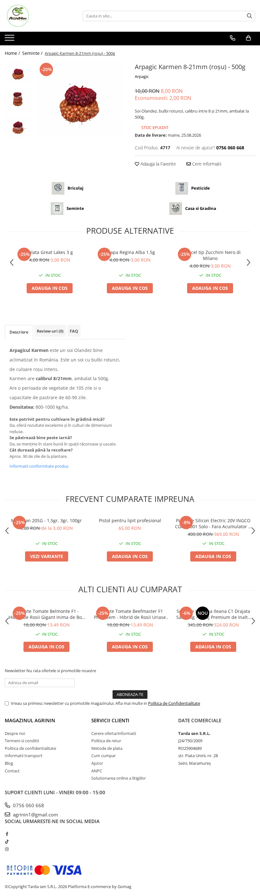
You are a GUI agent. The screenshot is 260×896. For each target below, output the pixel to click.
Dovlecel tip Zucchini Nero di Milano (210, 255)
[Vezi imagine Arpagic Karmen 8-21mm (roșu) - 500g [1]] (18, 99)
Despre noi (15, 733)
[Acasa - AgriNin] (36, 16)
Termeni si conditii (22, 740)
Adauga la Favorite (157, 164)
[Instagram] (7, 849)
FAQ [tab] (74, 331)
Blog (9, 763)
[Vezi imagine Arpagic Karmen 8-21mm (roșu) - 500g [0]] (18, 73)
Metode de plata (106, 748)
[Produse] (10, 39)
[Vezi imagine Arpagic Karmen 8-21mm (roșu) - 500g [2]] (18, 126)
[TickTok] (7, 841)
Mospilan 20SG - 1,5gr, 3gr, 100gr (46, 520)
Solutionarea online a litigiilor (118, 778)
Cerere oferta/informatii (113, 733)
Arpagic (142, 76)
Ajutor (97, 763)
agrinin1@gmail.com (35, 814)
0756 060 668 (28, 805)
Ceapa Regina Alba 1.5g (130, 252)
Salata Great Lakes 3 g (49, 252)
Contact (12, 771)
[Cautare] (249, 16)
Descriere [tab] (19, 332)
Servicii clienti (110, 720)
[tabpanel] (80, 99)
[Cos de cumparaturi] (248, 38)
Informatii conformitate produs (39, 466)
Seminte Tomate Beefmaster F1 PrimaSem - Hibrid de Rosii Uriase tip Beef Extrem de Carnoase (130, 614)
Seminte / (33, 53)
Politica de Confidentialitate (174, 703)
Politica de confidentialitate (30, 748)
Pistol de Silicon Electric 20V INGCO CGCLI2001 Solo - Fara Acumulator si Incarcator (213, 523)
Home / (13, 53)
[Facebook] (7, 834)
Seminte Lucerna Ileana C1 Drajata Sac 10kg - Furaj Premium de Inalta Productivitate (213, 614)
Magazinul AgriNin (30, 720)
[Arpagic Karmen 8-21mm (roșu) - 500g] (80, 99)
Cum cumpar (103, 755)
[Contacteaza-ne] (232, 38)
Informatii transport (23, 755)
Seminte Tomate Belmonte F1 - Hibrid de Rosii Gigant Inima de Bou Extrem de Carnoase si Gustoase (47, 614)
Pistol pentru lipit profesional (130, 520)
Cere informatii (206, 164)
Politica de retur (106, 740)
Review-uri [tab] (50, 331)
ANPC (96, 771)
